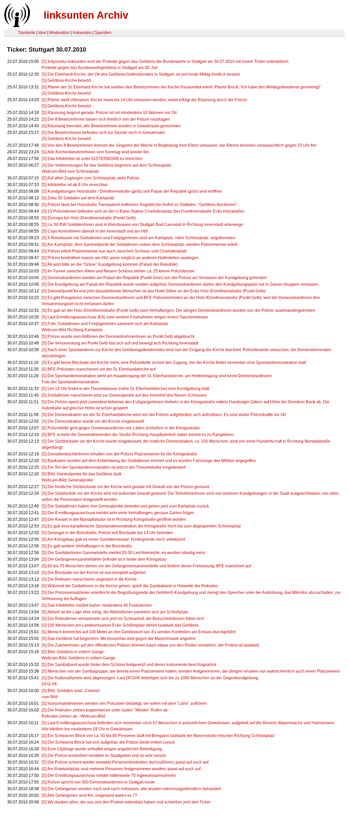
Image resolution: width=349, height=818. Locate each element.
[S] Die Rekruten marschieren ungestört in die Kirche (89, 579)
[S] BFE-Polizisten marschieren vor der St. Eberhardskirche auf (98, 369)
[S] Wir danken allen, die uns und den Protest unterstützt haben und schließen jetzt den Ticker (126, 802)
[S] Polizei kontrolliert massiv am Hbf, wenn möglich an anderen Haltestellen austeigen (120, 258)
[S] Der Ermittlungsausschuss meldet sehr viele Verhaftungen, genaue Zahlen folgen (118, 513)
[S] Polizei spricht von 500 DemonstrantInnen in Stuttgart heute (98, 782)
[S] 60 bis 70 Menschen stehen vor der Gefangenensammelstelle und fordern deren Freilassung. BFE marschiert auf (146, 566)
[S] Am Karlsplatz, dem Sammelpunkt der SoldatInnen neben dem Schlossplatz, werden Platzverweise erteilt (139, 244)
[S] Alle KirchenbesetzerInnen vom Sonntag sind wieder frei (95, 152)
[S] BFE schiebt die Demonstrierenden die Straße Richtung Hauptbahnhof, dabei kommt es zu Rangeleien (138, 434)
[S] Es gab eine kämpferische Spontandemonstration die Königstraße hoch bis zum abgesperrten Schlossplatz (141, 526)
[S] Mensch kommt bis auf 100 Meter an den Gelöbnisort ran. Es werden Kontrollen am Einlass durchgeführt (139, 632)
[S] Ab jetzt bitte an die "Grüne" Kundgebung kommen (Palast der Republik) (110, 264)
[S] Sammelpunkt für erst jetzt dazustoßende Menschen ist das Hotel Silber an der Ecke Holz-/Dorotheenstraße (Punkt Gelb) (153, 291)
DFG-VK (49, 684)
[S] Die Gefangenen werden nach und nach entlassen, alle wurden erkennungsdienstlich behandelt (131, 789)
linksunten (82, 32)
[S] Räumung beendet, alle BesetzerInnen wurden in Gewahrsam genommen (111, 126)
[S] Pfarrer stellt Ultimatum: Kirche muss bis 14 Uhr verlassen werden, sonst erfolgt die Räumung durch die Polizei (144, 100)
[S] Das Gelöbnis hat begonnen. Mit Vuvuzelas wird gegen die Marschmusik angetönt (118, 638)
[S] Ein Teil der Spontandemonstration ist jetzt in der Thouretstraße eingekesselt (113, 467)
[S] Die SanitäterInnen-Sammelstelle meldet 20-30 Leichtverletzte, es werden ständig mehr (123, 552)
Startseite (26, 32)
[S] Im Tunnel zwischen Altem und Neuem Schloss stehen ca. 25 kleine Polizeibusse (118, 271)
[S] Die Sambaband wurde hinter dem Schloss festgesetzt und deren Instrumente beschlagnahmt (129, 664)
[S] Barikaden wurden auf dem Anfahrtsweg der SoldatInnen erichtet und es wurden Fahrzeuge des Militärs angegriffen (149, 460)
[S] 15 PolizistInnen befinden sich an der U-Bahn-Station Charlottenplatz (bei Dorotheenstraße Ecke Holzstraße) (143, 211)
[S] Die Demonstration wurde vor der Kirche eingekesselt (93, 421)
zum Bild (49, 697)
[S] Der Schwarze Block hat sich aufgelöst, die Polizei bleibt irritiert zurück (108, 742)
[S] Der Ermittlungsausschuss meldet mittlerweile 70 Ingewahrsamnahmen (109, 775)
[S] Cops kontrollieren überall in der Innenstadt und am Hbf (94, 231)
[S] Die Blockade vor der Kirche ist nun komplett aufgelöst (93, 572)
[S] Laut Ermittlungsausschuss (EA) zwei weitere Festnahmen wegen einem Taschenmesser (125, 317)
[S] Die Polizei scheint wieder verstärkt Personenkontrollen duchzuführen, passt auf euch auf (125, 762)
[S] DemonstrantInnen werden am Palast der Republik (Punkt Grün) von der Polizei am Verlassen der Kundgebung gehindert (154, 277)
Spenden (103, 32)
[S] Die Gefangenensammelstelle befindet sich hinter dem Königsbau (104, 559)
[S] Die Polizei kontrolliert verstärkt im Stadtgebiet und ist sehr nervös (104, 755)
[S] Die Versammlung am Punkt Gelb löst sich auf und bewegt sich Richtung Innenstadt (120, 343)
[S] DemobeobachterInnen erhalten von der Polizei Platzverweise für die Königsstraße (119, 454)
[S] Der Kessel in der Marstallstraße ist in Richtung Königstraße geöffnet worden (114, 519)
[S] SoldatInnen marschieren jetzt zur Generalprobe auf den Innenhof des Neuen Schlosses (124, 395)
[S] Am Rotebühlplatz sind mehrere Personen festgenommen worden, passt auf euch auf (121, 769)
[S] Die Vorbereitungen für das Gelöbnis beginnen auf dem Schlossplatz (106, 165)
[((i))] (16, 26)
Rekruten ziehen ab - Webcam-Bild (73, 716)
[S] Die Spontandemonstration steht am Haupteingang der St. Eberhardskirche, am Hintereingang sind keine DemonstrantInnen (157, 376)
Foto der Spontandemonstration (70, 382)
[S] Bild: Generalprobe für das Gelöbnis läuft (81, 474)
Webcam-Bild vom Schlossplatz (70, 171)
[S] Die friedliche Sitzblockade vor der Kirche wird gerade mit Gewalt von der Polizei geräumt (125, 487)
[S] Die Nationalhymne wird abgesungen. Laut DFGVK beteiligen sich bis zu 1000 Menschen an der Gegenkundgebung (150, 678)
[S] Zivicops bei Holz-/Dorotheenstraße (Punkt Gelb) (89, 218)
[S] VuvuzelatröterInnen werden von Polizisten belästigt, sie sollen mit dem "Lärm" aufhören (124, 703)
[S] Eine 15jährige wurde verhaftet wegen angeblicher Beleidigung (102, 749)
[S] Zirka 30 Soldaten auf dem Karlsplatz (78, 198)
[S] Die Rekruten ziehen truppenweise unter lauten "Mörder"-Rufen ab (105, 710)
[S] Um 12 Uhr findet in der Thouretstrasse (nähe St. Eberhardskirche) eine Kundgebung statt (125, 388)
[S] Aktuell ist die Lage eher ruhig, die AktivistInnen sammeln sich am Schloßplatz (115, 612)
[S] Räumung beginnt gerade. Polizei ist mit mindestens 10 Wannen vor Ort (109, 112)
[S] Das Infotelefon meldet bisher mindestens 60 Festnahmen (97, 605)
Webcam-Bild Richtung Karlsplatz (72, 330)
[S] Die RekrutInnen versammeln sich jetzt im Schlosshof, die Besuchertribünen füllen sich (123, 618)
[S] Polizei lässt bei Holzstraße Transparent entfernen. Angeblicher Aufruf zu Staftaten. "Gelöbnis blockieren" (139, 204)
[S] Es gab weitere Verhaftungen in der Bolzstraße (87, 546)
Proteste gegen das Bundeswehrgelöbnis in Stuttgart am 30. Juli (100, 67)
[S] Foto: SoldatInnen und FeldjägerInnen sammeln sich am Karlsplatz (105, 323)
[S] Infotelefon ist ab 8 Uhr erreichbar (75, 184)
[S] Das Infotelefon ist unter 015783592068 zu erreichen (92, 158)
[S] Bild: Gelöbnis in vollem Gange (73, 652)
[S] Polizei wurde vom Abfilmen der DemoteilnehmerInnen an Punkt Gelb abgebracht (118, 336)
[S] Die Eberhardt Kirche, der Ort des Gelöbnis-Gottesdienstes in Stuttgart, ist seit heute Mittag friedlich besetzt (141, 74)
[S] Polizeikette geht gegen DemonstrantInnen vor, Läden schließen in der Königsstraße (121, 428)
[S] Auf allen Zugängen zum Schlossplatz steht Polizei (90, 178)
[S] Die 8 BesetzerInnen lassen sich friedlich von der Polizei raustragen (106, 119)
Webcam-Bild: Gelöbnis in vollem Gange (78, 658)
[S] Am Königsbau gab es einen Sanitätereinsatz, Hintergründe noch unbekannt (113, 539)
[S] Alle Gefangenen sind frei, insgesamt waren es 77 (89, 795)
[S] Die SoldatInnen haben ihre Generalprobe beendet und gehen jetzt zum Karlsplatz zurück (125, 506)
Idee (42, 32)
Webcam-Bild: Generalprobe (67, 480)
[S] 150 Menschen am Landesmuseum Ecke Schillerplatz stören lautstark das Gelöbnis (120, 625)
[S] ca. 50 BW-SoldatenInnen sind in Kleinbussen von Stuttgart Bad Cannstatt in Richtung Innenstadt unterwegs (142, 224)
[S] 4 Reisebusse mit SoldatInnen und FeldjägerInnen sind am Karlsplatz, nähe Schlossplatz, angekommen (138, 238)
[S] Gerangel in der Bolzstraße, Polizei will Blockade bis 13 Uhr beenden (107, 533)
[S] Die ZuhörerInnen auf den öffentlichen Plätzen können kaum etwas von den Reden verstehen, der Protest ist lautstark (150, 645)
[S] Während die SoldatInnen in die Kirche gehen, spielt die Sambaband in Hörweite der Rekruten (130, 586)
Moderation (59, 32)
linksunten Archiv (86, 15)
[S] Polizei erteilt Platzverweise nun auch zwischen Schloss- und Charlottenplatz (114, 251)
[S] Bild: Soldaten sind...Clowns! (71, 690)
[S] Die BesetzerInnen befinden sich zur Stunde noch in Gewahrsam (103, 132)
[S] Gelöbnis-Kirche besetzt (66, 80)
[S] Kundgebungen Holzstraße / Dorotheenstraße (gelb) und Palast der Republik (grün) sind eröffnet (132, 191)
